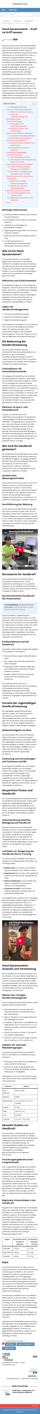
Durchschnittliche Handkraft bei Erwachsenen (22, 144)
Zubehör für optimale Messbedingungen (18, 187)
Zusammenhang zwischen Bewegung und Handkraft (20, 168)
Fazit (9, 202)
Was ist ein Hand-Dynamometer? (19, 110)
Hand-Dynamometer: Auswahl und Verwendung (20, 177)
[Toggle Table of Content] (33, 104)
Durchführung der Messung (20, 138)
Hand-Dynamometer (25, 1344)
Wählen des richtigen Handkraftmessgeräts (18, 182)
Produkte (17, 21)
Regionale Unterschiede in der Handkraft (21, 199)
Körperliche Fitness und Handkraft (20, 164)
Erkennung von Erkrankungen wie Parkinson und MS (22, 161)
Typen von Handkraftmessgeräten (19, 115)
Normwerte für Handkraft (17, 141)
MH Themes (20, 1412)
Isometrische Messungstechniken (22, 136)
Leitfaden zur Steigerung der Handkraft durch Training (21, 172)
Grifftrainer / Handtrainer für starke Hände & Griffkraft (23, 1391)
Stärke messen (9, 1348)
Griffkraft (10, 1344)
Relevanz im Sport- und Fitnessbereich (19, 130)
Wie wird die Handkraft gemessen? (20, 133)
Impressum (13, 10)
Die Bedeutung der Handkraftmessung (14, 120)
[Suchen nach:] (20, 14)
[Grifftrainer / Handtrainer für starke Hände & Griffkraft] (6, 1393)
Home (4, 10)
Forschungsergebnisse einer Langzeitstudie (20, 194)
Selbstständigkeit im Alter (20, 157)
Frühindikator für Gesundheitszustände (18, 125)
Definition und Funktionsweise (21, 112)
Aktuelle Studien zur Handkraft (19, 191)
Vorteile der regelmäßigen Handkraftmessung (17, 153)
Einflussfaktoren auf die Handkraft (19, 149)
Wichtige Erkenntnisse (18, 107)
